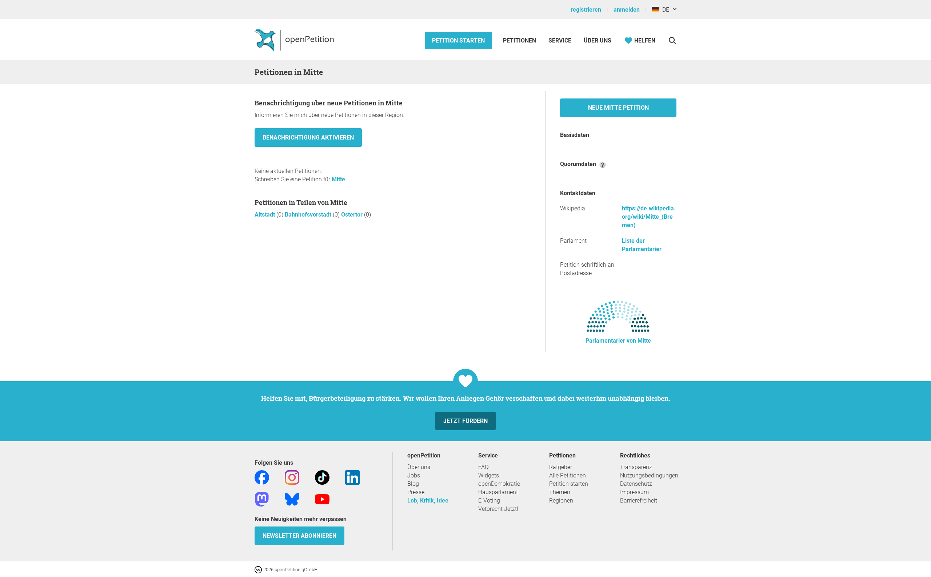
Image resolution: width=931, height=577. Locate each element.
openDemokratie (499, 483)
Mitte (338, 179)
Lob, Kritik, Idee (427, 500)
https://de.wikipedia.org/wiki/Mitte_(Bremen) (649, 217)
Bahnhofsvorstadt (309, 214)
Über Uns (597, 40)
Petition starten (458, 40)
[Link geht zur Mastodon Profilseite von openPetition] (262, 498)
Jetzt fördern (465, 420)
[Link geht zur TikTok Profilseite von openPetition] (322, 476)
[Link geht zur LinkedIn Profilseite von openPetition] (352, 476)
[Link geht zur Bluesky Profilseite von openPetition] (292, 498)
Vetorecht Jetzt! (498, 508)
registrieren (586, 9)
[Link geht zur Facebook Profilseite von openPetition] (262, 476)
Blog (413, 483)
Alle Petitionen (567, 475)
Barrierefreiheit (638, 500)
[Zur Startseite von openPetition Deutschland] (295, 40)
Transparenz (636, 467)
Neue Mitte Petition (618, 107)
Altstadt (265, 214)
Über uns (418, 467)
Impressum (634, 492)
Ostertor (352, 214)
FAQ (483, 467)
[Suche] (672, 40)
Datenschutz (636, 483)
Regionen (561, 500)
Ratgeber (560, 467)
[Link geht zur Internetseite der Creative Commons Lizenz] (259, 569)
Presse (415, 492)
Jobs (413, 475)
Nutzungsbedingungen (649, 475)
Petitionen (520, 40)
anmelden (627, 9)
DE (664, 9)
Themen (559, 492)
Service (559, 40)
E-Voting (489, 500)
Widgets (488, 475)
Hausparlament (498, 492)
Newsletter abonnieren (299, 535)
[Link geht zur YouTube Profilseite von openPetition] (322, 498)
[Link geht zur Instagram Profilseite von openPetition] (292, 476)
